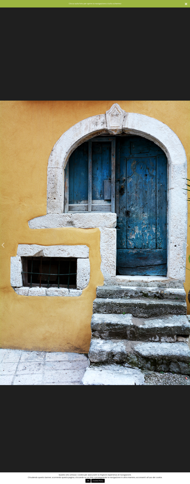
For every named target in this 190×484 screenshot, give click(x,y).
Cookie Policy (98, 481)
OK (88, 481)
